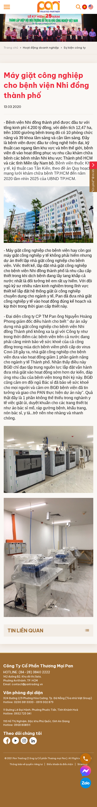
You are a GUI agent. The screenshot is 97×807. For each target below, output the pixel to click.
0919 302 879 (44, 702)
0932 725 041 (22, 713)
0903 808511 (22, 725)
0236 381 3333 (24, 702)
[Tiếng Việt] (84, 6)
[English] (90, 6)
